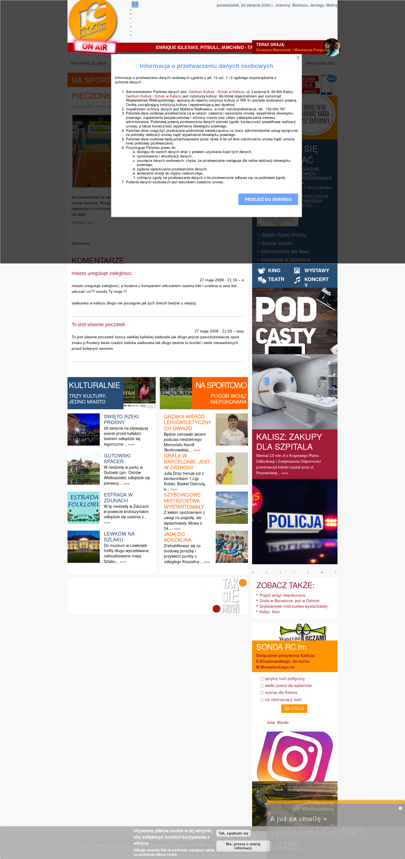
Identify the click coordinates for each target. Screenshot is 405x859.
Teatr (276, 279)
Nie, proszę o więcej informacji (243, 846)
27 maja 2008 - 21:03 (213, 331)
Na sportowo (221, 384)
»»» (131, 444)
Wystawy (316, 270)
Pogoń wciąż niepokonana (228, 398)
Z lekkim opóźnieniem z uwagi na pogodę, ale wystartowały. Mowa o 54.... (184, 520)
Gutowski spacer (117, 458)
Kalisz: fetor (270, 611)
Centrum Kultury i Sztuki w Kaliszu (216, 91)
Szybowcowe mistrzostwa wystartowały (184, 500)
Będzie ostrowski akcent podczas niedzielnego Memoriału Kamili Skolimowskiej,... (185, 442)
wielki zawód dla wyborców (288, 685)
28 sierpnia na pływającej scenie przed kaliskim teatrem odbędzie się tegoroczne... (126, 436)
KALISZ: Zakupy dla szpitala (289, 441)
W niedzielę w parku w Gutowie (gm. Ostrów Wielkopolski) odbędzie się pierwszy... (127, 475)
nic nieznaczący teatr (283, 699)
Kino (274, 270)
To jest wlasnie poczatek (98, 324)
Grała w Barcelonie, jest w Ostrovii (187, 461)
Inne (271, 722)
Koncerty (316, 282)
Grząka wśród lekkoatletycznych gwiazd (187, 422)
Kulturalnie (94, 384)
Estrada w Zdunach (118, 497)
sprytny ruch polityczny (285, 678)
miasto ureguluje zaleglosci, (102, 273)
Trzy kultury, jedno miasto (87, 398)
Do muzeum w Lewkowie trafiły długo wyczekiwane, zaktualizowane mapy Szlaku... (127, 553)
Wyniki (282, 722)
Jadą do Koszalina (177, 536)
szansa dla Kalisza (281, 692)
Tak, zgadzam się (233, 833)
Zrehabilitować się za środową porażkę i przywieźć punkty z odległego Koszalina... (183, 553)
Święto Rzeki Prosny (121, 419)
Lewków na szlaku (119, 536)
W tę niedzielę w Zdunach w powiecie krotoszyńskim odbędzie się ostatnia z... (126, 511)
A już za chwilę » (298, 818)
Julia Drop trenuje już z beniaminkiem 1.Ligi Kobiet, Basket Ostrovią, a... (185, 481)
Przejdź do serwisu (268, 199)
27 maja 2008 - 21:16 (218, 280)
